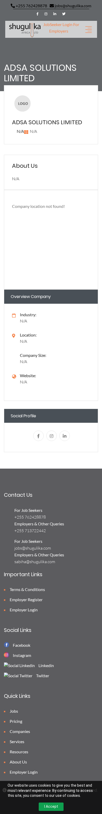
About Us (18, 761)
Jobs (13, 711)
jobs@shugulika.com (72, 5)
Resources (18, 751)
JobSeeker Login (57, 24)
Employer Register (26, 599)
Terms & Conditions (27, 589)
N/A (23, 381)
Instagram (22, 655)
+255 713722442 (30, 530)
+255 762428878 (31, 5)
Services (16, 741)
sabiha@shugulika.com (34, 561)
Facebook (21, 645)
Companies (19, 731)
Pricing (15, 721)
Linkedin (46, 665)
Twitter (42, 675)
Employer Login (23, 609)
